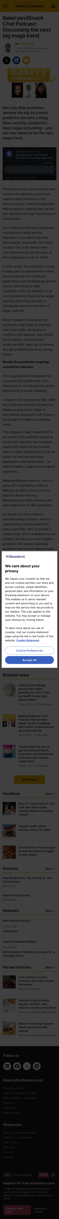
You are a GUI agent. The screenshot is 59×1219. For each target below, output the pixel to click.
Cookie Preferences (29, 650)
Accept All (29, 660)
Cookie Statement (27, 640)
